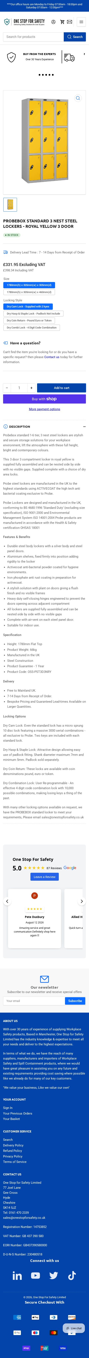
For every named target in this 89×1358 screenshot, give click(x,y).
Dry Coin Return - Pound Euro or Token (29, 320)
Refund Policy (12, 1151)
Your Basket (11, 1119)
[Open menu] (81, 21)
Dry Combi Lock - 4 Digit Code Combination (32, 327)
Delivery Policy (13, 1145)
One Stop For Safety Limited (49, 1297)
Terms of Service (14, 1162)
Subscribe (75, 1001)
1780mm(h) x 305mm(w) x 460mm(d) (29, 292)
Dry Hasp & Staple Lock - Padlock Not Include (33, 313)
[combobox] (44, 36)
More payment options (44, 409)
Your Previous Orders (17, 1113)
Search (78, 37)
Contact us (52, 357)
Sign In (7, 1108)
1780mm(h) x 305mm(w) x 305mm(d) (29, 285)
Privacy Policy (12, 1156)
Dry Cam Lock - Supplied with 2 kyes (28, 306)
